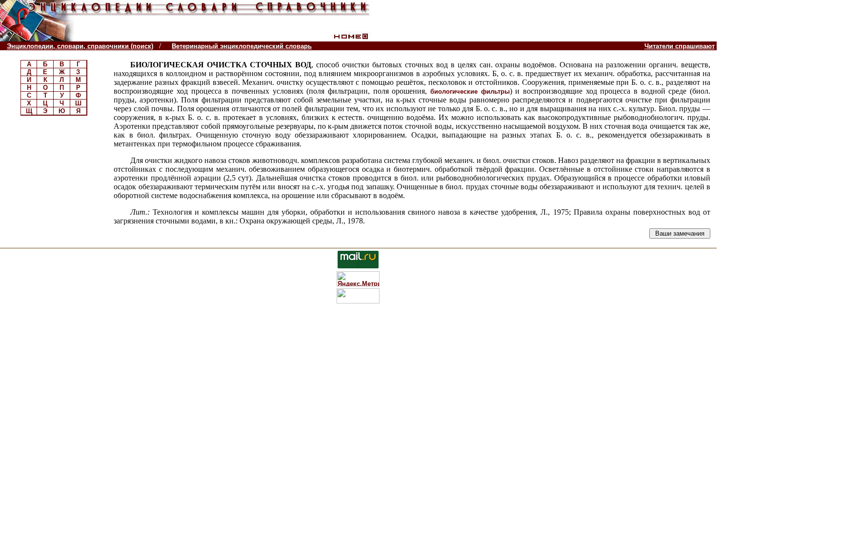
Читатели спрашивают (679, 46)
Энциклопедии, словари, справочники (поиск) (80, 46)
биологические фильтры (470, 91)
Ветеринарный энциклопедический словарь (242, 46)
